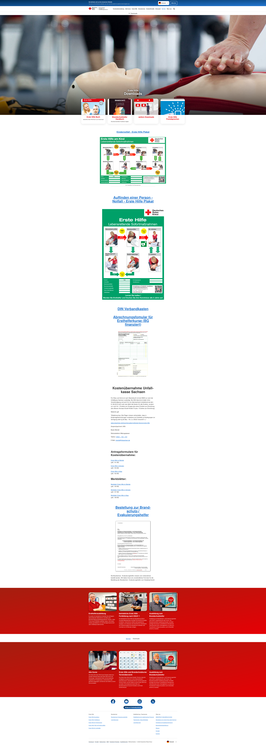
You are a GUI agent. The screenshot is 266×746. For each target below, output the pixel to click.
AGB (107, 742)
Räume (157, 728)
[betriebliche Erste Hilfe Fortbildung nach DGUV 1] (133, 601)
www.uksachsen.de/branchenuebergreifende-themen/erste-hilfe (130, 423)
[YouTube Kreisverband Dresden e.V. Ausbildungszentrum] (126, 701)
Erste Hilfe (134, 9)
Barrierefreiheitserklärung (162, 725)
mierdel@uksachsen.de (123, 440)
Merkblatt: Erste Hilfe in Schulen (121, 490)
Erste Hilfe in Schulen (117, 466)
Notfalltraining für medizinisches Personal (143, 717)
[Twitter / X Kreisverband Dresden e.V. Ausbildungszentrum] (153, 701)
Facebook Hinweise (114, 742)
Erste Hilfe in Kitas (116, 471)
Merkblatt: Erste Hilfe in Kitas (120, 495)
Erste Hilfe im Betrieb (117, 460)
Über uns (169, 9)
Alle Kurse (128, 9)
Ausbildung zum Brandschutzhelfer (156, 614)
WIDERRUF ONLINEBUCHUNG (164, 717)
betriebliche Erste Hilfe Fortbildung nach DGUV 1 (129, 614)
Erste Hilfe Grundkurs (94, 717)
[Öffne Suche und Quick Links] (174, 9)
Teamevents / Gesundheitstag (140, 720)
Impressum (91, 742)
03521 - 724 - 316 (121, 437)
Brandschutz (141, 9)
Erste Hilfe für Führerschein (95, 722)
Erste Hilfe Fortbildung (94, 720)
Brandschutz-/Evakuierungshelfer (119, 717)
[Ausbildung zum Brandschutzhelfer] (163, 601)
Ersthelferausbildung (97, 613)
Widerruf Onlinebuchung (133, 707)
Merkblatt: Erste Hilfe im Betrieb (120, 484)
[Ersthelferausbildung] (103, 601)
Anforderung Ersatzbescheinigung (164, 722)
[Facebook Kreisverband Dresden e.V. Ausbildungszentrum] (113, 701)
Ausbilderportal (124, 742)
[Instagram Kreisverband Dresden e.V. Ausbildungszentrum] (139, 701)
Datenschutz (102, 742)
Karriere (158, 733)
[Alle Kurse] (103, 660)
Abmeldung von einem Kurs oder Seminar (166, 720)
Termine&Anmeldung (118, 9)
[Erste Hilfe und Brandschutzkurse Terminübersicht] (133, 660)
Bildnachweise (132, 742)
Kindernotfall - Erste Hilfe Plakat (133, 131)
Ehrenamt (158, 9)
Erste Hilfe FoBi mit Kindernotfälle (97, 725)
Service (164, 9)
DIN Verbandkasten (133, 308)
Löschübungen (114, 720)
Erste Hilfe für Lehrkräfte (95, 728)
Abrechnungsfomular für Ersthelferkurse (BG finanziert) (133, 320)
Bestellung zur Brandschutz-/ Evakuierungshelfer (133, 511)
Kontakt (158, 731)
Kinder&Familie (150, 9)
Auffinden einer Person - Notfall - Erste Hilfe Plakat (133, 199)
